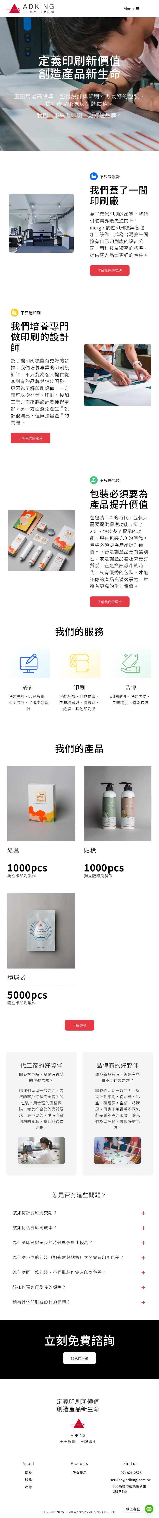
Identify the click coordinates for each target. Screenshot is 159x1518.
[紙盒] (41, 803)
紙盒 (13, 850)
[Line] (149, 1509)
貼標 (90, 850)
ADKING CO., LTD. (102, 1511)
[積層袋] (41, 931)
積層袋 (16, 977)
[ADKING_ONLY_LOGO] (78, 1420)
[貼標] (117, 803)
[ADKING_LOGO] (30, 5)
